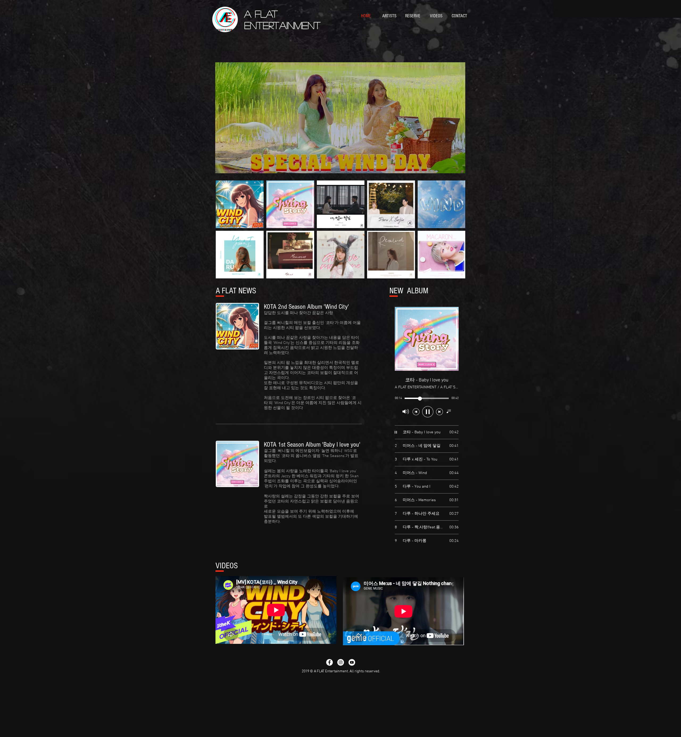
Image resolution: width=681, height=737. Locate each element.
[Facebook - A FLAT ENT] (329, 662)
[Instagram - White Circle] (340, 662)
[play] (452, 169)
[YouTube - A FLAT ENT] (351, 662)
